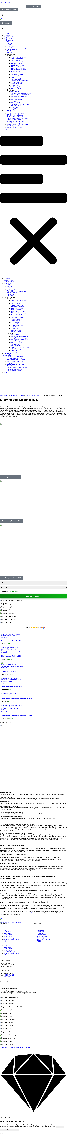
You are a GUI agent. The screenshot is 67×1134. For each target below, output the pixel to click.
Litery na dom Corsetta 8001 (11, 641)
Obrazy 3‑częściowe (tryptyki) (19, 94)
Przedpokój (10, 51)
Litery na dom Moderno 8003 (11, 656)
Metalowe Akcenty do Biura (15, 121)
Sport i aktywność (15, 79)
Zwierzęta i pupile (15, 88)
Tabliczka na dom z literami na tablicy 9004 (16, 715)
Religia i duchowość (16, 74)
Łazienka (10, 44)
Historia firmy (7, 935)
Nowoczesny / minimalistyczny (19, 104)
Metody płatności (42, 935)
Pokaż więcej (60, 1126)
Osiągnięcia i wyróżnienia (11, 939)
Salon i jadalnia (12, 49)
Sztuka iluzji (14, 85)
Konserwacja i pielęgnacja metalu (17, 118)
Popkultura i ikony (16, 73)
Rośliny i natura (15, 77)
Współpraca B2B (8, 38)
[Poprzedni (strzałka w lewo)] (0, 1133)
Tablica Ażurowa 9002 (9, 671)
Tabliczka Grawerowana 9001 (11, 686)
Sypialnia (10, 52)
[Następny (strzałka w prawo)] (2, 1133)
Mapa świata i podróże (17, 63)
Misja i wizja (7, 933)
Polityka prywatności (43, 939)
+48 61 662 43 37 (8, 976)
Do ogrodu (6, 35)
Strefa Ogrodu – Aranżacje (15, 127)
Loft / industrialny (15, 105)
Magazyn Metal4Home (14, 119)
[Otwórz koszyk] (2, 28)
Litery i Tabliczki (8, 37)
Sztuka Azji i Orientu (16, 84)
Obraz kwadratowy (16, 99)
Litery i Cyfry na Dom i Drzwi (34, 395)
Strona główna (4, 395)
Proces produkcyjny (9, 938)
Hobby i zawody (15, 60)
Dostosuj (3, 1130)
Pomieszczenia (8, 40)
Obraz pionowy (15, 98)
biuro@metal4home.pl (8, 973)
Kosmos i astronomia (16, 62)
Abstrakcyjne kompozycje (18, 57)
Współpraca (7, 931)
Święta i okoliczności (16, 82)
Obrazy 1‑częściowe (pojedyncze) (20, 93)
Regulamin (40, 933)
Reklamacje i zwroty (43, 938)
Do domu (6, 34)
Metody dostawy (42, 936)
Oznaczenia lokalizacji (17, 395)
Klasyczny (13, 109)
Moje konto (40, 930)
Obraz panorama (15, 102)
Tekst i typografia (15, 87)
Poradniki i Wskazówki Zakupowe (17, 124)
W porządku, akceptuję (12, 1130)
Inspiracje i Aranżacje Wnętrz (16, 116)
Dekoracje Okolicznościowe (15, 113)
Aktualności (7, 112)
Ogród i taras (11, 46)
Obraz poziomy (15, 91)
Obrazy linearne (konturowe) (19, 96)
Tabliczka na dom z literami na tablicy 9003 (16, 698)
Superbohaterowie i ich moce (19, 80)
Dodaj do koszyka (33, 596)
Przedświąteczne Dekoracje (15, 126)
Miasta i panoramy (16, 66)
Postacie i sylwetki (16, 76)
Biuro (8, 41)
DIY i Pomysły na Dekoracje (15, 115)
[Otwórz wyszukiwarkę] (2, 15)
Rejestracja (40, 931)
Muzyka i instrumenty (16, 71)
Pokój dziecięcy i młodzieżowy (16, 48)
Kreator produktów (9, 110)
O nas (5, 930)
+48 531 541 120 (8, 975)
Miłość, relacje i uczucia (17, 68)
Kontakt (5, 129)
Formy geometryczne (16, 59)
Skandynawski (15, 107)
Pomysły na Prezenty (13, 123)
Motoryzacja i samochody (18, 69)
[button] (33, 203)
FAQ (4, 941)
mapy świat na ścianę (17, 65)
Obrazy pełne (14, 101)
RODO (39, 941)
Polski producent (5, 2)
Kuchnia (9, 43)
